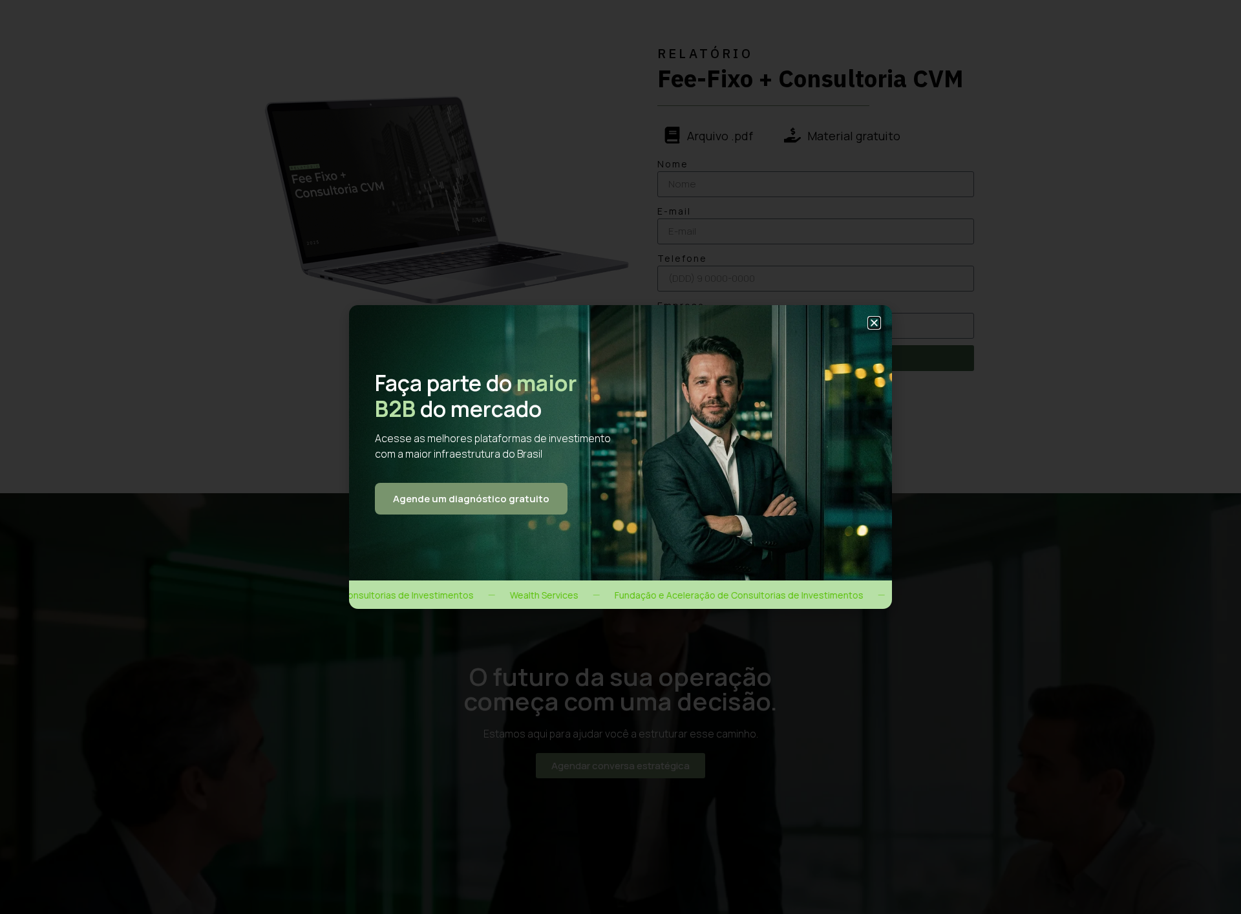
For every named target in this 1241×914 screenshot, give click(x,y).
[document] (620, 457)
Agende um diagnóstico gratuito (471, 498)
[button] (874, 323)
